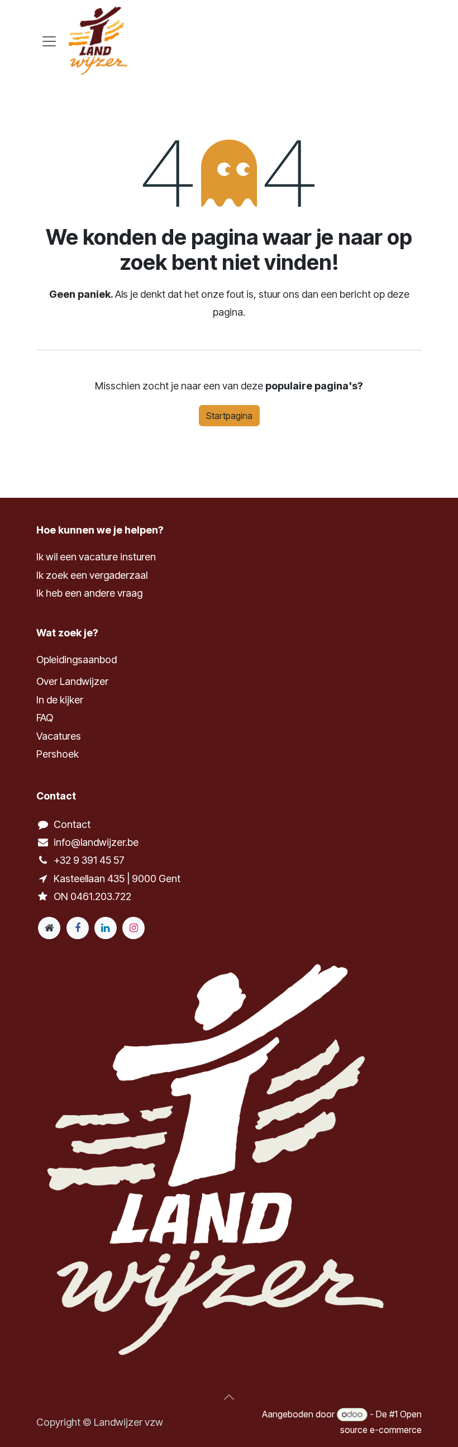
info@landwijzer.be (96, 842)
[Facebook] (77, 928)
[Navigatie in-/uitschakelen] (49, 40)
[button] (229, 1397)
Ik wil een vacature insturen (96, 557)
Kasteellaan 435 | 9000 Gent (117, 878)
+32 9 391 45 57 (89, 860)
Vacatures (58, 736)
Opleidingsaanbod (76, 659)
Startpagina (229, 415)
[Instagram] (133, 928)
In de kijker (59, 700)
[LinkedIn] (105, 928)
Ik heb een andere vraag (89, 593)
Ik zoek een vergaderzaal (93, 575)
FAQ (44, 718)
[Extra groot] (49, 928)
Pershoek (57, 754)
